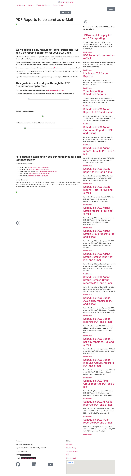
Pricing (30, 5)
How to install (71, 458)
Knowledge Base (42, 5)
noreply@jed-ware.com (56, 68)
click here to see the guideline (39, 167)
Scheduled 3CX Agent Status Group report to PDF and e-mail (99, 233)
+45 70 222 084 (25, 455)
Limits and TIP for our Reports (96, 75)
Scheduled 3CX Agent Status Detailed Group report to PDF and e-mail (97, 280)
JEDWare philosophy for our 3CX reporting (97, 37)
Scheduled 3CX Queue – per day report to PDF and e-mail (98, 341)
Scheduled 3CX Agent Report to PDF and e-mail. (98, 111)
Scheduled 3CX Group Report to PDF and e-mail (98, 170)
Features (20, 5)
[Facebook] (18, 464)
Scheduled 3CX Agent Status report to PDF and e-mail (98, 210)
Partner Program (58, 5)
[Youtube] (50, 464)
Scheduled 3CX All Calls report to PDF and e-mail (97, 403)
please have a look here (55, 90)
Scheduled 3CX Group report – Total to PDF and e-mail (98, 189)
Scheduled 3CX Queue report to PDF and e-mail (97, 320)
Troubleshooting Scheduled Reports (94, 93)
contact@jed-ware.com (28, 458)
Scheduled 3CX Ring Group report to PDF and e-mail (99, 383)
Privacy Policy (71, 448)
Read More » (87, 52)
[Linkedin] (34, 464)
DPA (67, 455)
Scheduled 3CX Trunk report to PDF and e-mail (97, 421)
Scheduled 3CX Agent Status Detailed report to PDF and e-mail (97, 256)
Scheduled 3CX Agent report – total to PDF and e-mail (99, 150)
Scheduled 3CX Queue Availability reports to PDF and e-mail (98, 300)
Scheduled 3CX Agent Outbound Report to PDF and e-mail (98, 130)
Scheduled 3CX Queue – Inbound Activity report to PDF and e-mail (98, 362)
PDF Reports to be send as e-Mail (99, 57)
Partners (69, 444)
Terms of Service (72, 451)
